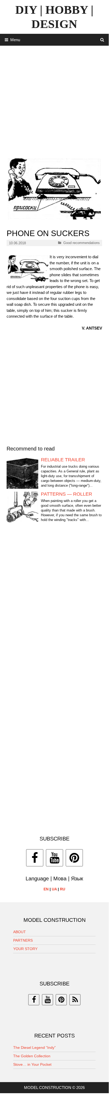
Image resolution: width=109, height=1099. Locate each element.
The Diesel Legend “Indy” (34, 1047)
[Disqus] (54, 608)
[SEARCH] (102, 40)
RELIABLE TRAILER (63, 459)
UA (54, 889)
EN (46, 889)
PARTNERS (23, 940)
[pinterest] (61, 999)
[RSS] (74, 999)
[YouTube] (54, 857)
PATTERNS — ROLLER (66, 494)
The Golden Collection (31, 1056)
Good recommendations (81, 243)
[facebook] (33, 999)
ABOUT (19, 932)
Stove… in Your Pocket (32, 1064)
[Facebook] (34, 857)
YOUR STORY (25, 949)
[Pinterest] (74, 857)
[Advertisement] (54, 100)
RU (62, 889)
